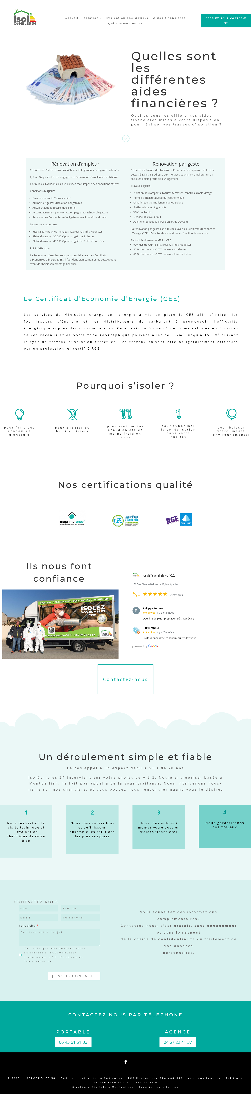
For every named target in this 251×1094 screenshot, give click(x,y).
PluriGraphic (151, 628)
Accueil (71, 18)
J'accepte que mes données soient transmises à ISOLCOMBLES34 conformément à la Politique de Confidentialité (55, 955)
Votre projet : (27, 925)
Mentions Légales (204, 1078)
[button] (74, 976)
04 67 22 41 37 (178, 1042)
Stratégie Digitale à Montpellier (103, 1087)
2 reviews (176, 595)
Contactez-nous (125, 679)
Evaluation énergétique (127, 18)
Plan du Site (145, 1082)
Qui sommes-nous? (125, 23)
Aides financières (169, 18)
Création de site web (159, 1087)
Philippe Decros (153, 608)
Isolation (91, 18)
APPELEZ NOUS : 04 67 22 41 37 (225, 21)
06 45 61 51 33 (73, 1042)
